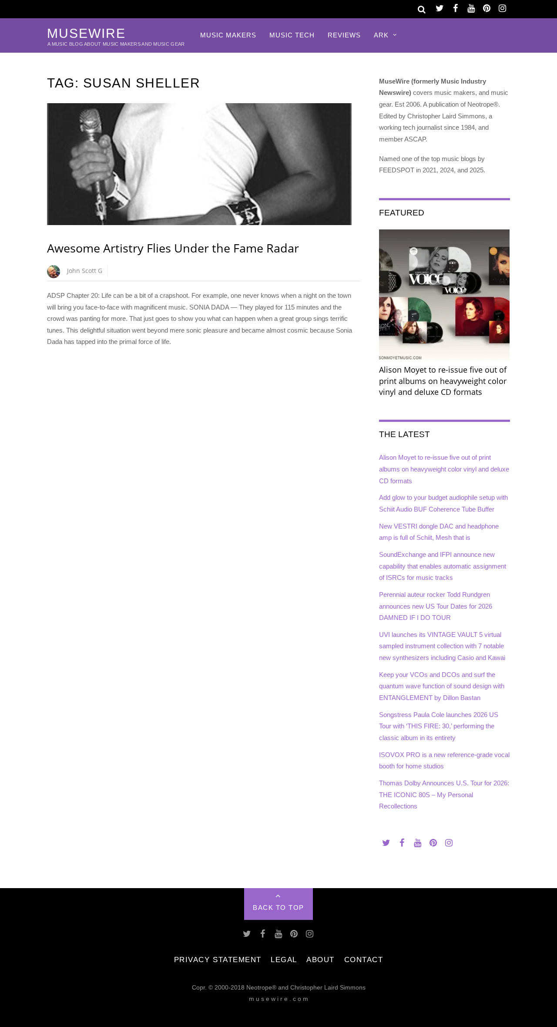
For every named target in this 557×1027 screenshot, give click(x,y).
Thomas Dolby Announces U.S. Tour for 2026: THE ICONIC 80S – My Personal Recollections (444, 794)
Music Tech (292, 35)
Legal (284, 959)
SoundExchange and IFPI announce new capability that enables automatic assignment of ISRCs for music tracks (442, 566)
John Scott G (84, 270)
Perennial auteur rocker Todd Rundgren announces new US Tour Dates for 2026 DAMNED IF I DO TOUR (435, 606)
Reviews (344, 35)
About (320, 959)
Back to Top (278, 907)
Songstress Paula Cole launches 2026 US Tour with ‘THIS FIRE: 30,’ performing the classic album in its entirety (438, 726)
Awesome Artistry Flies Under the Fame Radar (173, 248)
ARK (381, 35)
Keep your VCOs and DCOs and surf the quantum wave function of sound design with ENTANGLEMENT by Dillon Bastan (441, 686)
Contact (363, 959)
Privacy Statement (218, 959)
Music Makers (228, 35)
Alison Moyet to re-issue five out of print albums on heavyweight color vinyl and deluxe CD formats (444, 469)
